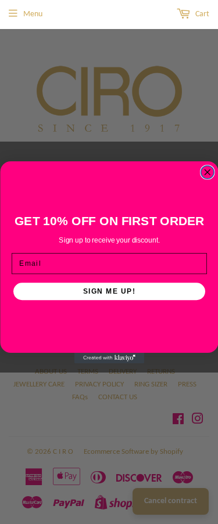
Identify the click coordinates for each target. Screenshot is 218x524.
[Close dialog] (207, 172)
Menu (32, 14)
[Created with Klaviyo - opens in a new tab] (109, 358)
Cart (201, 14)
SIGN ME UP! (109, 291)
